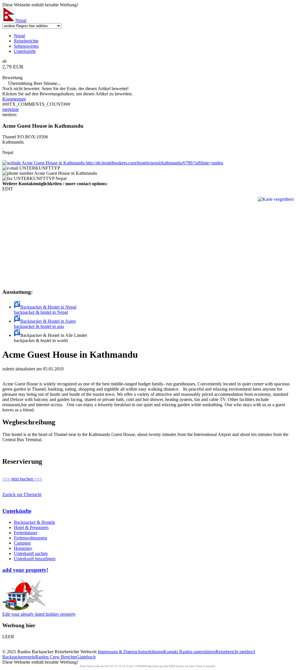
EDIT (7, 188)
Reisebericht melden (234, 651)
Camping (22, 543)
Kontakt (171, 651)
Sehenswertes (26, 46)
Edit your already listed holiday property (39, 614)
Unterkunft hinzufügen (35, 558)
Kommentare (14, 98)
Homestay (23, 548)
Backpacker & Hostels (34, 522)
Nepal (20, 20)
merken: (9, 114)
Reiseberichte (26, 40)
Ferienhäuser (25, 532)
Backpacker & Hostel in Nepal (45, 310)
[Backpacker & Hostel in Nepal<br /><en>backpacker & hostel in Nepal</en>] (17, 307)
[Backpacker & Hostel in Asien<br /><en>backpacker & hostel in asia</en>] (17, 321)
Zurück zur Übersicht (21, 494)
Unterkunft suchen (31, 553)
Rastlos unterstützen (197, 651)
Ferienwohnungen (30, 537)
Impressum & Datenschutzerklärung (130, 651)
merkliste (10, 109)
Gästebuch (86, 656)
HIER (172, 666)
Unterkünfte (25, 51)
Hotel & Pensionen (31, 527)
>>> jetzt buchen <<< (22, 478)
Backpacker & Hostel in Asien (45, 324)
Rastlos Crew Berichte (55, 656)
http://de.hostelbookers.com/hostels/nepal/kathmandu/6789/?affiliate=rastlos (154, 162)
